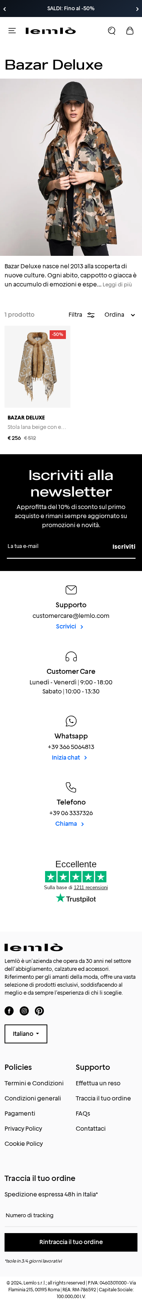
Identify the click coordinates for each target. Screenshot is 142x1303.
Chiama (66, 823)
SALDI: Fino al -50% (71, 8)
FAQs (83, 1113)
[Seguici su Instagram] (24, 1010)
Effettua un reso (98, 1083)
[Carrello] (129, 30)
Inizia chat (66, 757)
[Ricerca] (111, 30)
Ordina (115, 314)
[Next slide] (137, 9)
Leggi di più (117, 285)
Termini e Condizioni (34, 1083)
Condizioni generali (33, 1098)
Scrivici (66, 626)
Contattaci (91, 1128)
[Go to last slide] (4, 9)
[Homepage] (51, 30)
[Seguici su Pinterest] (39, 1010)
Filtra (76, 314)
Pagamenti (20, 1113)
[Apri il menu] (12, 30)
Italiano (23, 1033)
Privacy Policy (23, 1128)
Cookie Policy (24, 1143)
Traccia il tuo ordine (103, 1098)
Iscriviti (124, 546)
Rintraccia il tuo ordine (71, 1242)
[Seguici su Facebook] (9, 1010)
